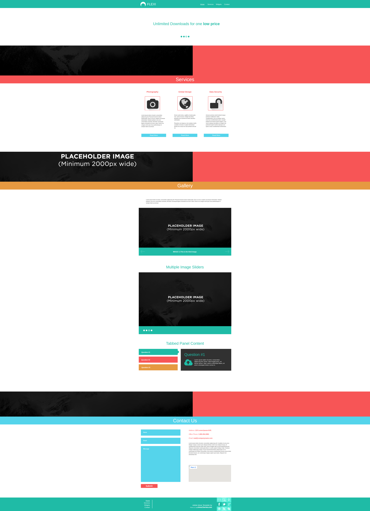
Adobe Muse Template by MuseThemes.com (202, 506)
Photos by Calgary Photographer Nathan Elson (201, 507)
